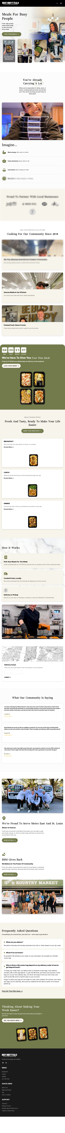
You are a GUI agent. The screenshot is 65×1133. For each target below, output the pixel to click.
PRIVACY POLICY (6, 1106)
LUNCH (4, 1074)
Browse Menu (8, 447)
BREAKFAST (5, 1071)
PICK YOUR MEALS (10, 34)
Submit (7, 677)
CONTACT (4, 1103)
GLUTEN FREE (5, 1079)
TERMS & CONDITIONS (8, 1110)
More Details (9, 840)
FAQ (3, 1092)
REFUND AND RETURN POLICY (10, 1108)
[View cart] (57, 3)
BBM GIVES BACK (6, 1090)
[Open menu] (61, 3)
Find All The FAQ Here (11, 991)
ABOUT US (5, 1087)
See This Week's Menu (12, 1020)
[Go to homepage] (10, 3)
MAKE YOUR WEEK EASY (31, 431)
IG (3, 1063)
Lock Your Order (10, 366)
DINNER (4, 1076)
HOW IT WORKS (6, 1095)
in (6, 1063)
